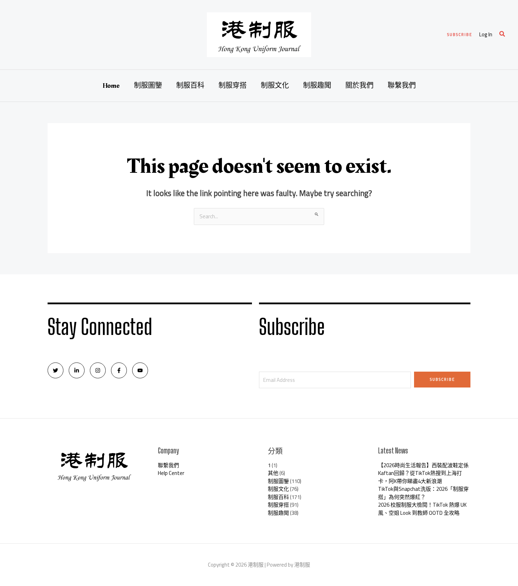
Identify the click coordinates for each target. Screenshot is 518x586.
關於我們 (359, 85)
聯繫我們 (402, 85)
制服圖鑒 (148, 85)
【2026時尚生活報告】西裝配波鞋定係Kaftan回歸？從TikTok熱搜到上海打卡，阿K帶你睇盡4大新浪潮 (423, 473)
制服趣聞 (317, 85)
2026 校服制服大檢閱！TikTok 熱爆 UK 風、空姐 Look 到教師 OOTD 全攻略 (422, 509)
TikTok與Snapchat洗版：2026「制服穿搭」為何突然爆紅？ (423, 493)
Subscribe (442, 379)
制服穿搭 (232, 85)
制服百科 (190, 85)
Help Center (171, 473)
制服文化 (275, 85)
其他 (273, 473)
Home (111, 85)
